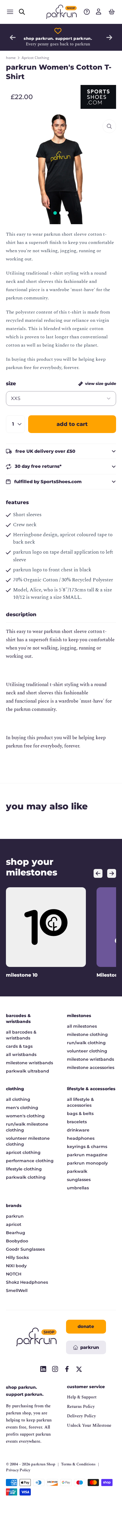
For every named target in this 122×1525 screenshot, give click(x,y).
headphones (80, 1138)
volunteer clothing (87, 1051)
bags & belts (80, 1113)
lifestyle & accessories (91, 1088)
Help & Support (82, 1397)
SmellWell (17, 1290)
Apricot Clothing (35, 57)
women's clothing (25, 1116)
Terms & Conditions (78, 1464)
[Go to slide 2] (61, 213)
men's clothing (22, 1107)
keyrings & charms (87, 1146)
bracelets (77, 1121)
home (11, 57)
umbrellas (78, 1188)
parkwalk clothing (26, 1177)
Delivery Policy (81, 1416)
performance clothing (30, 1160)
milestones (79, 1015)
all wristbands (21, 1054)
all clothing (18, 1099)
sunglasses (79, 1179)
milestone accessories (90, 1067)
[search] (22, 12)
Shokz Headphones (27, 1282)
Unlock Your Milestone (89, 1425)
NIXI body (16, 1265)
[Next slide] (109, 37)
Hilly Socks (17, 1257)
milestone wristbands (29, 1062)
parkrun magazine (87, 1154)
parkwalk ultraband (27, 1071)
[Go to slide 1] (55, 213)
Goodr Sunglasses (25, 1249)
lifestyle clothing (24, 1169)
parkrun (15, 1216)
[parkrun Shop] (61, 12)
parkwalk (77, 1171)
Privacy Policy (18, 1470)
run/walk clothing (86, 1042)
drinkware (78, 1130)
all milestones (82, 1026)
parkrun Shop (43, 1464)
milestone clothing (87, 1034)
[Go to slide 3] (67, 213)
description (21, 614)
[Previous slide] (12, 37)
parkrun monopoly (87, 1163)
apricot (13, 1224)
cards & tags (19, 1046)
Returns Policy (81, 1406)
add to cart (72, 424)
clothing (15, 1088)
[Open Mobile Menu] (10, 12)
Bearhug (15, 1232)
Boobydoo (17, 1241)
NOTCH (13, 1274)
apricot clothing (23, 1152)
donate (86, 1326)
